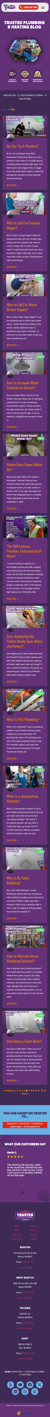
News (16, 1230)
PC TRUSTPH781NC (25, 1374)
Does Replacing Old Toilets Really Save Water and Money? (24, 641)
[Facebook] (29, 1384)
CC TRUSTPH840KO (25, 95)
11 (39, 1090)
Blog (16, 1225)
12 (42, 1090)
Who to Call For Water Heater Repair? (22, 307)
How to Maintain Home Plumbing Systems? (22, 958)
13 (45, 1090)
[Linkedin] (15, 1391)
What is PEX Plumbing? (23, 719)
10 (36, 1090)
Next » (25, 1093)
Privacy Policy (16, 1238)
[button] (42, 7)
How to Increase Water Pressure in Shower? (23, 385)
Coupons (33, 1230)
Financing (17, 1234)
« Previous (9, 1090)
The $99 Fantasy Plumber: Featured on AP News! (24, 551)
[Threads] (34, 1391)
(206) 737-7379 (28, 1261)
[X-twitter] (39, 1384)
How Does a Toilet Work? (24, 1041)
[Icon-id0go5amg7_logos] (10, 1384)
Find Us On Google (25, 1267)
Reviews (33, 1234)
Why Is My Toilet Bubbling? (18, 880)
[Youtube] (20, 1384)
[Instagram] (24, 1391)
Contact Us (33, 1225)
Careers (33, 1238)
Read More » (12, 185)
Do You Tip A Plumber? (23, 146)
